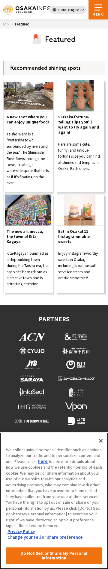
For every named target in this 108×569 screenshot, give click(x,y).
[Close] (100, 440)
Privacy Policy (21, 531)
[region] (54, 500)
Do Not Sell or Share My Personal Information (53, 555)
